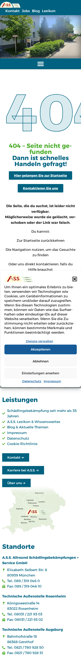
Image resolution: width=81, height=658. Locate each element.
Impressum (52, 381)
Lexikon (49, 11)
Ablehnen (41, 361)
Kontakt (12, 11)
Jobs (26, 11)
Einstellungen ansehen (40, 373)
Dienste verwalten (39, 341)
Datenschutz (31, 381)
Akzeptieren (40, 349)
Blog (36, 11)
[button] (74, 279)
